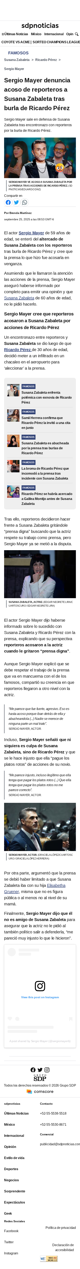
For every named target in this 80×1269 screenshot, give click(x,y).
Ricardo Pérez (46, 60)
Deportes (11, 1169)
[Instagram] (47, 1069)
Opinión (72, 34)
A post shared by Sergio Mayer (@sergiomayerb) (40, 1041)
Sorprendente (14, 1191)
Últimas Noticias (16, 34)
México (36, 34)
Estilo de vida (14, 1158)
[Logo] (40, 26)
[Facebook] (8, 202)
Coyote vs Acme (15, 42)
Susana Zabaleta (17, 60)
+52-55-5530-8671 (53, 1124)
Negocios (11, 1180)
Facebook (11, 1231)
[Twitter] (16, 202)
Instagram (11, 1253)
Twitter (9, 1242)
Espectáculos (14, 1202)
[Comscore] (40, 1091)
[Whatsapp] (25, 202)
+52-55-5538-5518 (53, 1113)
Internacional (53, 34)
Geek (8, 1213)
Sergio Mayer (14, 69)
